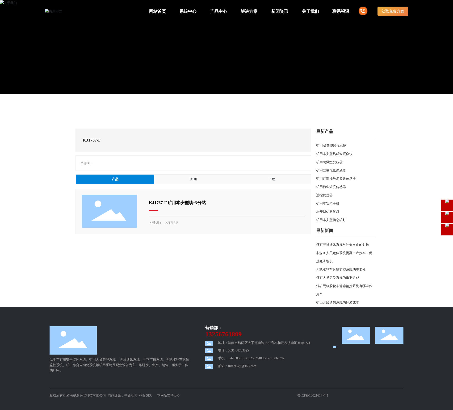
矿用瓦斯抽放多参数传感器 (336, 178)
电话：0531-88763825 (233, 350)
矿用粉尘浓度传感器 (331, 187)
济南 (141, 395)
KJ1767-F (171, 222)
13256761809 (223, 334)
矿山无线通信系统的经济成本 (337, 302)
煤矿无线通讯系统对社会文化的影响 (342, 245)
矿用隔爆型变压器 (329, 162)
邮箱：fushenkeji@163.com (237, 366)
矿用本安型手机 (327, 203)
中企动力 (131, 395)
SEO (149, 395)
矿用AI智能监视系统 (331, 145)
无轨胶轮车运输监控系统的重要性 (341, 269)
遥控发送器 (324, 195)
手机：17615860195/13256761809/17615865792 (251, 358)
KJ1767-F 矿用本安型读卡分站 (177, 202)
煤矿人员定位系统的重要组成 (337, 278)
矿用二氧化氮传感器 (331, 170)
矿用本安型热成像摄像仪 (334, 154)
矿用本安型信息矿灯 (331, 220)
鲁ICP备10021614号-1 (312, 395)
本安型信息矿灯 (327, 211)
